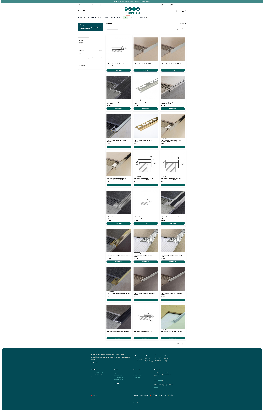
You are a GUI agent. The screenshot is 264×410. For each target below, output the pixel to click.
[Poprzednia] (2, 1)
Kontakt (116, 387)
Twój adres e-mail (158, 379)
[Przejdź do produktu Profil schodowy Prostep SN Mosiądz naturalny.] (118, 278)
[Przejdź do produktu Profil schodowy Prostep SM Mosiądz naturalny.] (118, 240)
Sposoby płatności (118, 379)
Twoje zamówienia (137, 373)
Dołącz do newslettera (160, 381)
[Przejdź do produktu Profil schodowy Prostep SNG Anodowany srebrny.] (173, 278)
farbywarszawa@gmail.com (179, 4)
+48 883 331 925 (98, 373)
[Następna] (261, 1)
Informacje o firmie (118, 389)
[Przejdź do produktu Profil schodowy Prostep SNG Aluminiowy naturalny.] (146, 278)
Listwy (88, 20)
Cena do (94, 56)
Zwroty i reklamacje (118, 375)
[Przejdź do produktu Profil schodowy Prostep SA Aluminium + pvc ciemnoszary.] (118, 49)
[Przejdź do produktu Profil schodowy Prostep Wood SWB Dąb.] (146, 317)
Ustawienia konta (137, 375)
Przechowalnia (136, 377)
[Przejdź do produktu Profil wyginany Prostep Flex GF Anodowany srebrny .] (173, 317)
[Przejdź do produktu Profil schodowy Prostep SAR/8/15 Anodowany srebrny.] (173, 49)
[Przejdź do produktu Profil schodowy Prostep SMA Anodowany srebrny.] (173, 240)
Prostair (81, 43)
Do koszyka (145, 70)
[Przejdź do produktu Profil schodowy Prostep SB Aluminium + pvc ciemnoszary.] (118, 87)
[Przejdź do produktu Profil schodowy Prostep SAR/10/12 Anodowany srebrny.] (146, 49)
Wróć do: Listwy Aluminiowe (83, 37)
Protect (81, 42)
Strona (178, 29)
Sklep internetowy (131, 402)
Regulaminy (116, 373)
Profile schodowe (104, 20)
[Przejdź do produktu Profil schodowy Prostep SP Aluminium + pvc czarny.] (118, 317)
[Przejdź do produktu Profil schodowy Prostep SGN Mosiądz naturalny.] (146, 125)
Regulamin (168, 383)
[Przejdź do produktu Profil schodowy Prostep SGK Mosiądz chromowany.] (118, 125)
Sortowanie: (109, 28)
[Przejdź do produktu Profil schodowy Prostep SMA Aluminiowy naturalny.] (146, 240)
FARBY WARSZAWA (82, 20)
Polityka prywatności (118, 377)
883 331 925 (166, 4)
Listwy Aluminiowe (95, 20)
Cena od (81, 56)
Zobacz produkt (118, 70)
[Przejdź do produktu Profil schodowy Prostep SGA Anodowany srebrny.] (146, 87)
